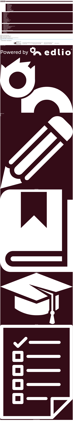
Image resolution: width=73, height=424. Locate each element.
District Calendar (9, 9)
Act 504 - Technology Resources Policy (8, 30)
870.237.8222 (34, 43)
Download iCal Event (10, 38)
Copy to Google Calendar (3, 38)
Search (0, 115)
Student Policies (5, 14)
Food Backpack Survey (6, 20)
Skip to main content (2, 0)
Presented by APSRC (2, 45)
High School (4, 31)
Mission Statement (9, 4)
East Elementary (9, 6)
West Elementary (9, 7)
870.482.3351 (45, 43)
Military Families (5, 22)
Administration (18, 41)
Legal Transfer (5, 16)
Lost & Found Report (6, 19)
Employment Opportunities (10, 10)
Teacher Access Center (6, 24)
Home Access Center (5, 13)
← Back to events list (3, 40)
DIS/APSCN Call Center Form (7, 27)
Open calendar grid (9, 40)
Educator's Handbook (6, 25)
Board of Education (9, 5)
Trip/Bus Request (5, 29)
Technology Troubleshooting (6, 28)
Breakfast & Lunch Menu (6, 12)
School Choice (5, 15)
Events (1, 39)
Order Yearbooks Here (6, 18)
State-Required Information (36, 419)
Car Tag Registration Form (6, 21)
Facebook (0, 114)
